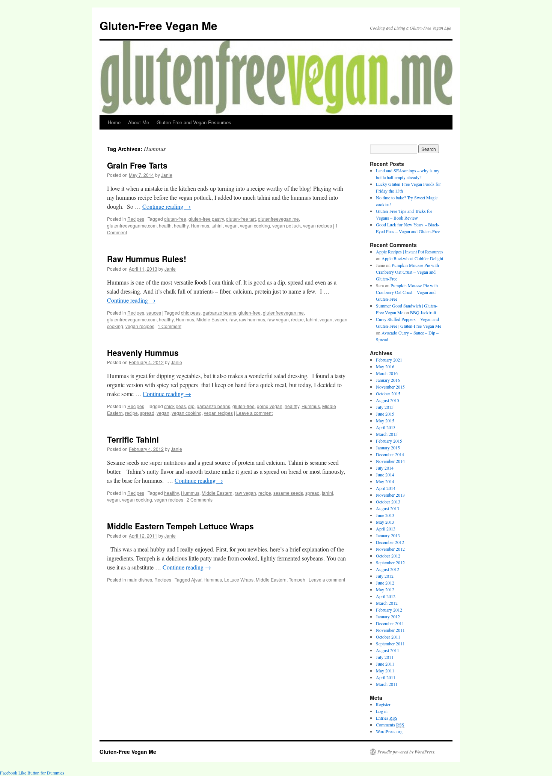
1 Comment (169, 326)
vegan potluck (286, 225)
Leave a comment (254, 413)
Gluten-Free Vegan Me (158, 25)
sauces (153, 312)
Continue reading (166, 206)
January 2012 (388, 616)
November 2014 (390, 461)
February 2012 (389, 610)
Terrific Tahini (133, 439)
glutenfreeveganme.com (132, 225)
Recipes (135, 218)
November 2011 (390, 630)
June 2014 (385, 475)
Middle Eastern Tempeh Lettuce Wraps (180, 526)
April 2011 (385, 677)
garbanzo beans (219, 312)
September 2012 (390, 562)
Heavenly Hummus (143, 352)
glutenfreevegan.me (278, 218)
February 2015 (389, 441)
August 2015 (387, 400)
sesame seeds (288, 493)
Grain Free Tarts (137, 165)
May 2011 (385, 671)
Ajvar (196, 579)
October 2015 (388, 393)
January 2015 (388, 448)
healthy (181, 225)
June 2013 (385, 515)
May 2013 (385, 522)
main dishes (139, 579)
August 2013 (387, 508)
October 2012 (388, 556)
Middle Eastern (211, 319)
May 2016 (385, 366)
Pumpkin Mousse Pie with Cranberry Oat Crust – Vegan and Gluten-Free (407, 272)
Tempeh (297, 579)
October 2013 (388, 502)
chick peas (175, 406)
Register (383, 704)
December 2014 (390, 454)
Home (114, 122)
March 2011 (387, 684)
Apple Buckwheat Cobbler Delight (412, 258)
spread (147, 413)
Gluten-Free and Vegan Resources (194, 122)
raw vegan (278, 319)
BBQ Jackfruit (423, 312)
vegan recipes (317, 225)
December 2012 (390, 542)
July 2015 (385, 407)
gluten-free (175, 218)
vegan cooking (255, 225)
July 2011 (385, 657)
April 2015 (385, 427)
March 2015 (387, 434)
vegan (231, 225)
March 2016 (387, 373)
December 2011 (390, 623)
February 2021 (389, 360)
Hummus (200, 225)
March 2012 (387, 603)
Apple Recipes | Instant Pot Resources (409, 252)
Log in (382, 711)
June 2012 (385, 583)
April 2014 (385, 488)
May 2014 (385, 481)
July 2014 (385, 468)
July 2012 (385, 576)
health (165, 225)
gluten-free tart (241, 218)
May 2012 (385, 589)
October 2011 (388, 637)
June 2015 (385, 414)
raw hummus (252, 319)
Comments (390, 725)
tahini (217, 225)
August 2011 (387, 650)
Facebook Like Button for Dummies (32, 773)
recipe (297, 319)
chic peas (191, 312)
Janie (166, 175)
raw (233, 319)
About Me (138, 122)
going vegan (269, 406)
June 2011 (385, 664)
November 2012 (390, 549)
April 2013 (385, 529)
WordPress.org (389, 731)
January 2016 (388, 380)
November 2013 (390, 495)
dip (191, 406)
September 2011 (390, 643)
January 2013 (388, 535)
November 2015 (390, 387)
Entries (387, 718)
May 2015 (385, 420)
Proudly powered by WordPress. (406, 752)
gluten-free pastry (206, 218)
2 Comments (200, 499)
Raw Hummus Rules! (146, 258)
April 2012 (385, 596)
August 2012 (387, 569)
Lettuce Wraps (238, 579)
